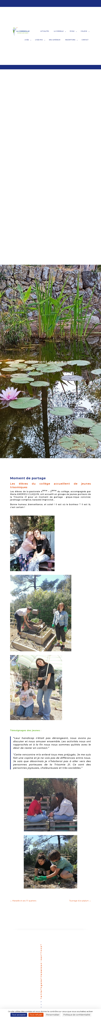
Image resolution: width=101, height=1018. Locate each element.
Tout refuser (36, 1015)
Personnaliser (52, 1015)
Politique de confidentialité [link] (76, 1015)
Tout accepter (19, 1015)
